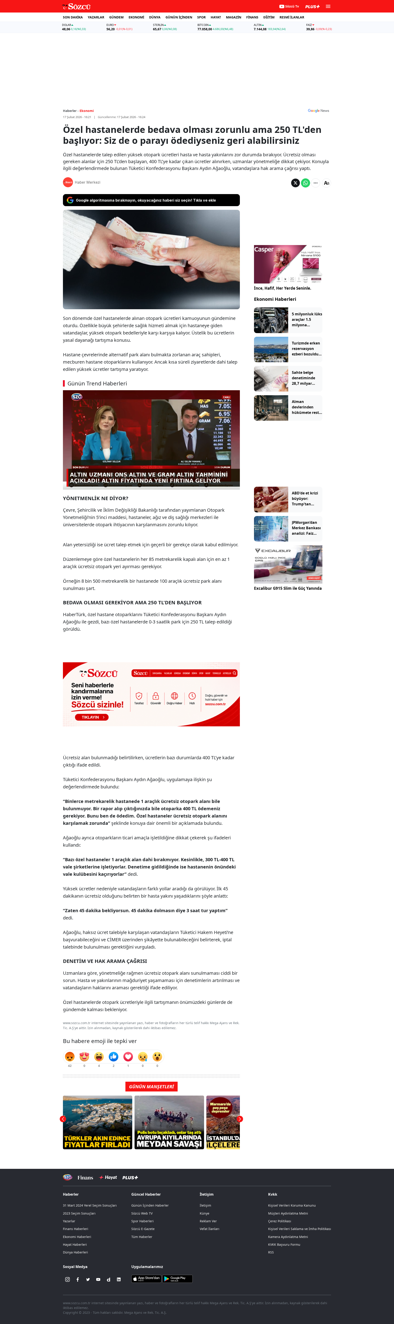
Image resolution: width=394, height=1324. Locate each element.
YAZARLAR (96, 17)
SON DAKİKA (73, 17)
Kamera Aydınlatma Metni (288, 1237)
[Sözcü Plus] (130, 1177)
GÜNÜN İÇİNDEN (179, 17)
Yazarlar (69, 1221)
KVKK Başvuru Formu (284, 1244)
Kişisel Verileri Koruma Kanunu (292, 1205)
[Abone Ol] (318, 110)
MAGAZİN (233, 17)
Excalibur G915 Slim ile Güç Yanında (288, 588)
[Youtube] (98, 1279)
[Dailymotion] (108, 1279)
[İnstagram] (67, 1279)
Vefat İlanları (209, 1229)
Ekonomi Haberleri (275, 299)
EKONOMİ (136, 17)
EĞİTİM (269, 17)
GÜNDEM (116, 17)
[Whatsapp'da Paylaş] (305, 182)
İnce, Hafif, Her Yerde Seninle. (282, 288)
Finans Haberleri (75, 1229)
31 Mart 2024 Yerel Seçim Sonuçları (90, 1205)
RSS (271, 1252)
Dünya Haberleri (75, 1252)
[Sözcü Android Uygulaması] (177, 1278)
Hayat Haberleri (75, 1244)
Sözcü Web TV (142, 1213)
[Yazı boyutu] (326, 182)
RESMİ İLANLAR (292, 17)
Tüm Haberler (141, 1237)
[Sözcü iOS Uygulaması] (146, 1278)
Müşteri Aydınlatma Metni (288, 1213)
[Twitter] (88, 1279)
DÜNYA (155, 17)
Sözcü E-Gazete (143, 1229)
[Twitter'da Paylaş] (295, 182)
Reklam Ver (208, 1221)
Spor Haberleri (142, 1221)
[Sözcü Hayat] (107, 1177)
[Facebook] (77, 1279)
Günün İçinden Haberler (150, 1205)
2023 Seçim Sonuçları (79, 1213)
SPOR (201, 17)
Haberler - (71, 111)
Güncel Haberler (146, 1194)
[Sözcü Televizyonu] (67, 1177)
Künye (204, 1213)
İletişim (205, 1205)
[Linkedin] (118, 1279)
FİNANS (252, 17)
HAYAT (216, 17)
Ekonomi (87, 111)
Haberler (71, 1194)
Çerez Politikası (279, 1221)
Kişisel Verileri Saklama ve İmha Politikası (299, 1229)
